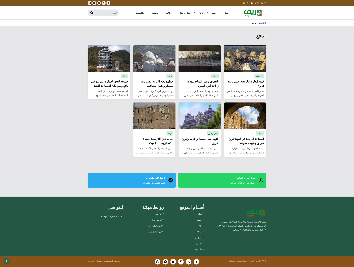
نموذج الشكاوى (155, 231)
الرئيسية (262, 22)
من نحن (158, 213)
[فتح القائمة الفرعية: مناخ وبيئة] (177, 12)
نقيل (226, 12)
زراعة (169, 12)
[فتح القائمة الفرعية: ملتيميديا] (133, 12)
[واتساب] (157, 262)
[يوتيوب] (94, 3)
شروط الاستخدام (95, 261)
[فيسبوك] (108, 3)
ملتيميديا (140, 12)
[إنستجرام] (90, 3)
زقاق (200, 12)
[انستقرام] (181, 262)
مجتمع (155, 12)
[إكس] (104, 3)
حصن (213, 12)
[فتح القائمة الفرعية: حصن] (207, 12)
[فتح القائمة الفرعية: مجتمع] (149, 12)
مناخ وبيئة (185, 12)
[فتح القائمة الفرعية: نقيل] (221, 12)
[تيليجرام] (99, 3)
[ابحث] (91, 12)
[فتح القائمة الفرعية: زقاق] (194, 12)
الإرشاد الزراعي (154, 225)
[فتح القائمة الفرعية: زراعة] (163, 12)
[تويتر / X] (188, 262)
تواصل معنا (157, 219)
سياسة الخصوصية (112, 261)
